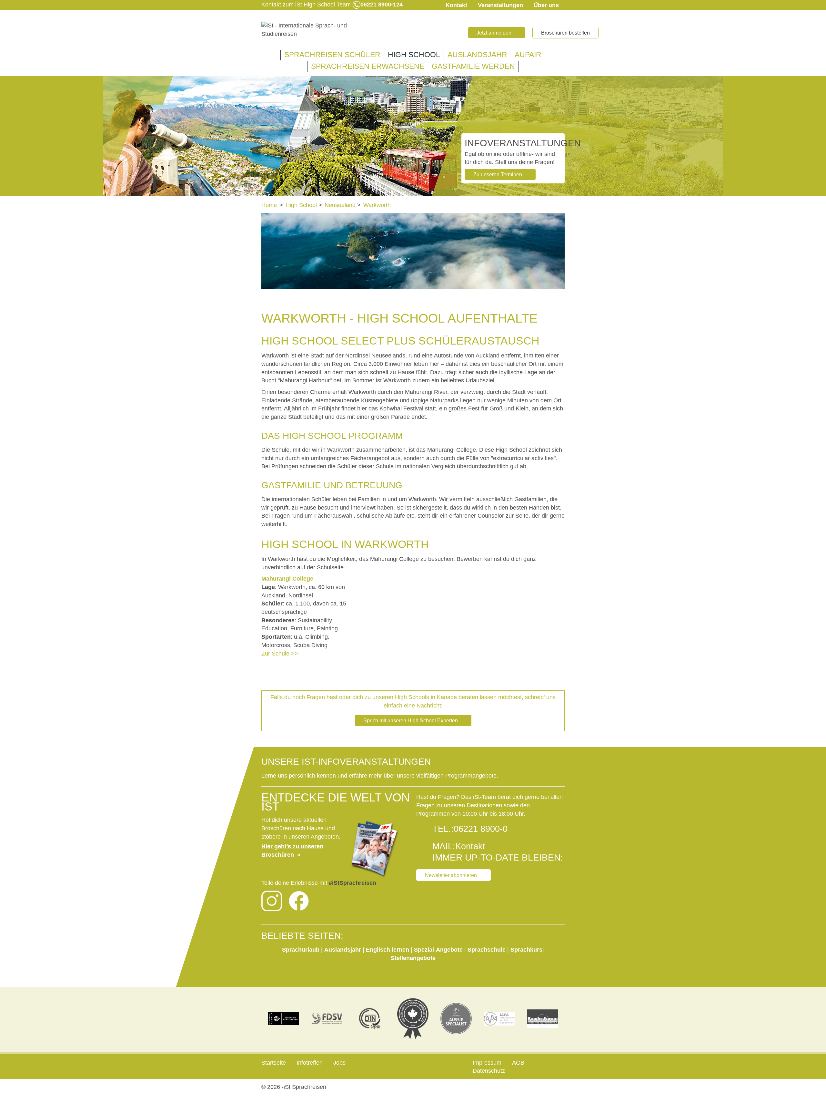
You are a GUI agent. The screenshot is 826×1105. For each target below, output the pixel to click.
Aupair (528, 55)
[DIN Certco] (369, 1018)
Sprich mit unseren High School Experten (410, 720)
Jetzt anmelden (494, 33)
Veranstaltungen (500, 5)
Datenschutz (489, 1071)
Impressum (487, 1062)
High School (414, 55)
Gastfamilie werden (473, 66)
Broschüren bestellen (565, 33)
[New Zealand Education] (283, 1018)
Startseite (273, 1062)
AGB (518, 1062)
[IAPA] (499, 1019)
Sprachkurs (526, 949)
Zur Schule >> (279, 653)
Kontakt (456, 5)
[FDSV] (326, 1018)
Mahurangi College (287, 578)
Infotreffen (310, 1062)
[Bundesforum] (542, 1018)
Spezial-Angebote (438, 949)
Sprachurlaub (301, 949)
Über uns (546, 5)
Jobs (339, 1062)
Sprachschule (487, 949)
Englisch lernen (387, 949)
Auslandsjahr (477, 55)
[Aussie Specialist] (456, 1018)
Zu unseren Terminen (497, 174)
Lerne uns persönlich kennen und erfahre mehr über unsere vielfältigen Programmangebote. (380, 775)
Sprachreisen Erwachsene (367, 66)
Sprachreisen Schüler (332, 55)
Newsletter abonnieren (451, 875)
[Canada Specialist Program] (413, 1018)
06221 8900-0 (481, 829)
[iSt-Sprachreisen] (309, 30)
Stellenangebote (413, 958)
